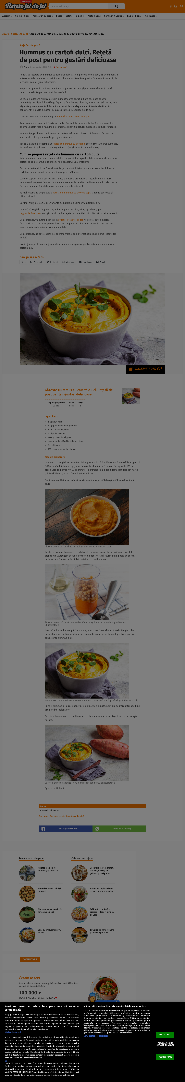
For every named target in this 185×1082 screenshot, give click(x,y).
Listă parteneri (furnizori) (96, 1036)
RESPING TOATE (165, 1057)
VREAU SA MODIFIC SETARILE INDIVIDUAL (165, 1044)
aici (6, 1060)
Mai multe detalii (13, 1032)
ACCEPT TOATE (165, 1035)
